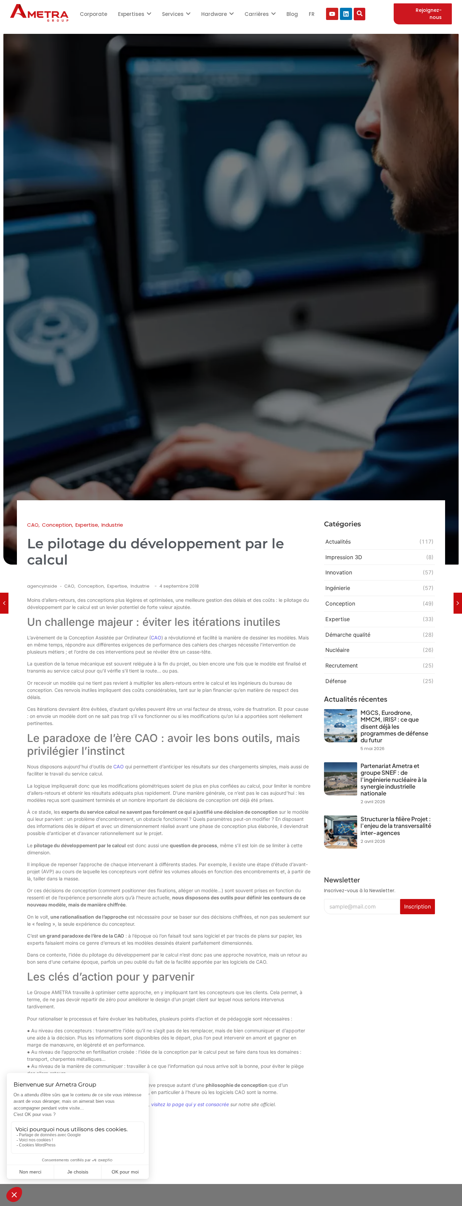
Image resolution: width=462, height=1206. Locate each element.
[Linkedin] (346, 14)
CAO (69, 586)
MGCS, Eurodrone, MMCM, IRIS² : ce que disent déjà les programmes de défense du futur (394, 726)
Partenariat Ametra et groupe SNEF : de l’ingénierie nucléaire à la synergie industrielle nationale (394, 779)
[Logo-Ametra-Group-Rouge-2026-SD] (39, 13)
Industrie (140, 586)
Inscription (417, 906)
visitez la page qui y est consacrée (190, 1104)
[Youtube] (332, 14)
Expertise (117, 586)
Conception (91, 586)
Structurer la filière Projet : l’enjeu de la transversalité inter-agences (396, 825)
